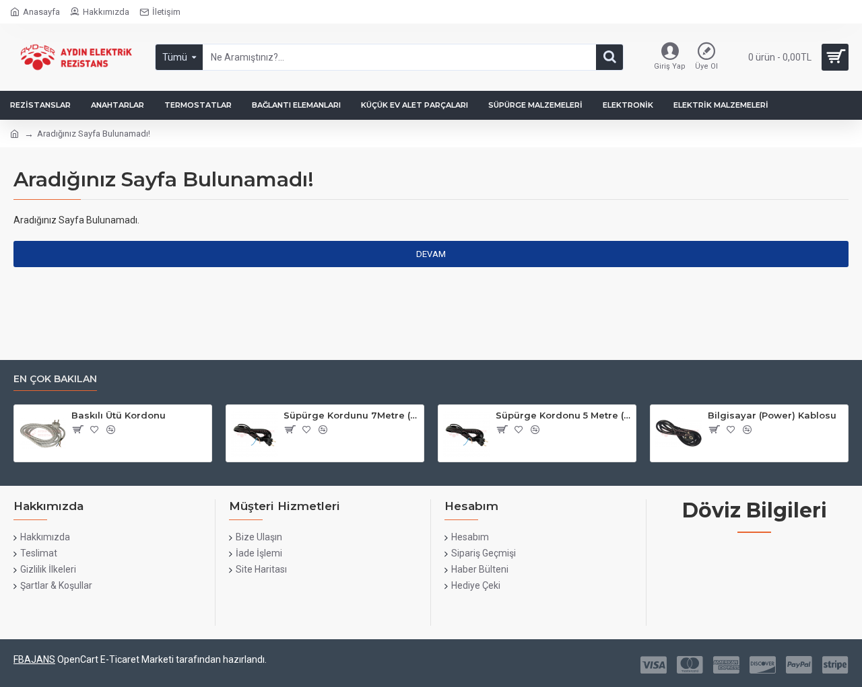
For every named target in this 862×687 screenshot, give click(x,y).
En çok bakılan (55, 379)
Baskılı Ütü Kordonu (118, 415)
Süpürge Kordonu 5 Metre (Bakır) (563, 415)
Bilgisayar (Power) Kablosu (772, 415)
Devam (431, 254)
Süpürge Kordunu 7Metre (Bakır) (351, 415)
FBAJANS (34, 659)
